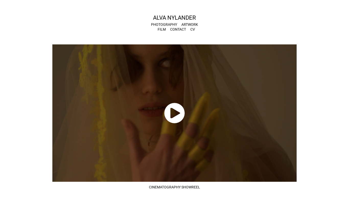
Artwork (189, 24)
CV (192, 29)
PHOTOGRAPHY (164, 24)
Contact (178, 29)
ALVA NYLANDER (174, 17)
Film (162, 29)
